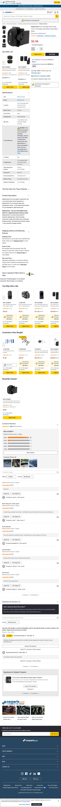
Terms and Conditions (52, 785)
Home (3, 23)
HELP (3, 756)
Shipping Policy (18, 241)
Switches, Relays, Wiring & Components (28, 23)
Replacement (20, 100)
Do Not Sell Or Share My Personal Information (30, 789)
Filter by (4, 476)
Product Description (9, 196)
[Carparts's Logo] (10, 12)
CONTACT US (5, 766)
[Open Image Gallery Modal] (18, 37)
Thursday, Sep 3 (35, 73)
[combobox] (27, 476)
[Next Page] (39, 595)
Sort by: (4, 622)
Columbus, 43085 (45, 76)
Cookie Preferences (38, 787)
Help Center (30, 274)
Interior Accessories (12, 23)
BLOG (3, 761)
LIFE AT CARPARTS (7, 751)
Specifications (7, 93)
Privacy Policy (40, 785)
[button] (30, 2)
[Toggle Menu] (3, 12)
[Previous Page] (22, 595)
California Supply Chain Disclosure (10, 787)
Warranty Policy (18, 785)
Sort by (20, 476)
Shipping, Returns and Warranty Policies (13, 232)
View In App (57, 2)
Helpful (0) (6, 493)
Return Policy (21, 252)
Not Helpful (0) (16, 493)
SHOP (3, 746)
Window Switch (21, 96)
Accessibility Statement (26, 787)
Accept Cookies (37, 804)
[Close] (58, 801)
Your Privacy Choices (53, 787)
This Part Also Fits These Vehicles (14, 189)
